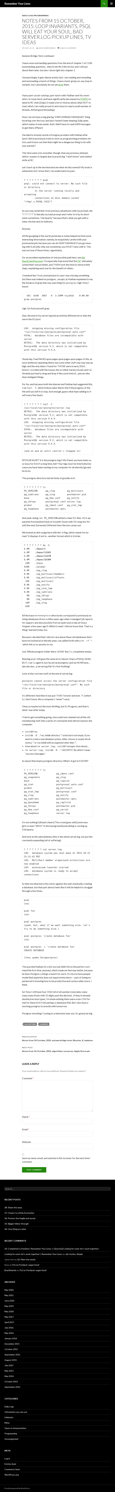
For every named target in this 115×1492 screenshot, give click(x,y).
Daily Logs (27, 15)
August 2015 (10, 1360)
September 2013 (12, 1387)
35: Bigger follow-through (16, 1223)
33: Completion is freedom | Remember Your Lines (27, 1248)
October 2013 (11, 1381)
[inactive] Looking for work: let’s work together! (77, 1248)
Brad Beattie (10, 1270)
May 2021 (9, 1295)
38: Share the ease (13, 1207)
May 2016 (9, 1333)
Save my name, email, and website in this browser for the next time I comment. (56, 1160)
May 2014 (9, 1376)
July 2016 (8, 1327)
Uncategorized (11, 1439)
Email (25, 1129)
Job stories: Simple (74, 1254)
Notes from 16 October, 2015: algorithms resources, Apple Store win (56, 1049)
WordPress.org (11, 1474)
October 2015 (11, 1349)
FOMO (84, 99)
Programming (41, 15)
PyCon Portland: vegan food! (25, 1265)
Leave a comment (68, 48)
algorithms (30, 1024)
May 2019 (9, 1306)
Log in (7, 1458)
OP (79, 261)
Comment (28, 1078)
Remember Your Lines (17, 3)
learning (44, 1024)
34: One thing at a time (15, 1229)
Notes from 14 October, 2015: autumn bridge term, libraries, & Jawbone (57, 1039)
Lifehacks (8, 1417)
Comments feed (12, 1469)
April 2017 (9, 1322)
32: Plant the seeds (26, 1259)
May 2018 (9, 1311)
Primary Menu (111, 3)
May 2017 (9, 1317)
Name (26, 1116)
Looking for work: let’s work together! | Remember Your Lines (33, 1254)
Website (26, 1141)
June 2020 (9, 1300)
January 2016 (10, 1338)
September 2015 (12, 1354)
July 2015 (8, 1365)
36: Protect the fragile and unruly (19, 1218)
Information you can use (15, 1412)
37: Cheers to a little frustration (19, 1213)
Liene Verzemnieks (46, 48)
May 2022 (9, 1290)
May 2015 (9, 1370)
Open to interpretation (15, 1428)
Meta (6, 1422)
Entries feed (10, 1464)
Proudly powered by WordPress (17, 1488)
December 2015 (11, 1344)
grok (60, 84)
